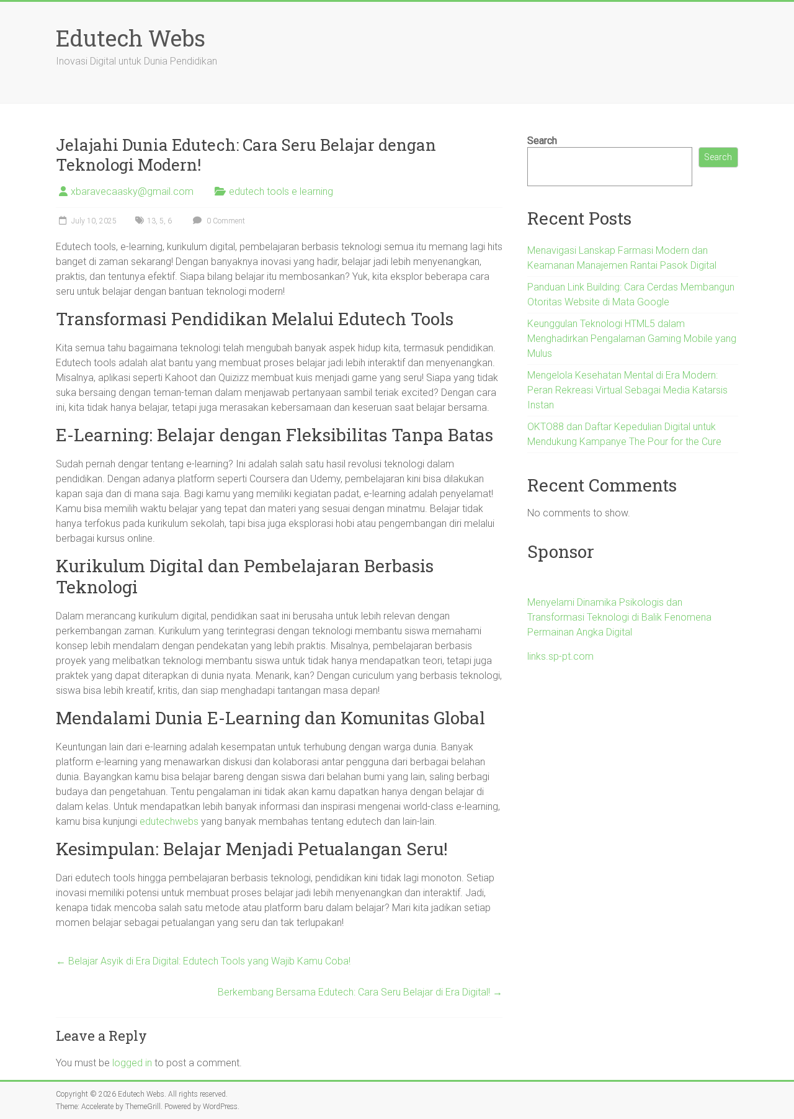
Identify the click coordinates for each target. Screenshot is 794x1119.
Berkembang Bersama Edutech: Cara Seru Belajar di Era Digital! (360, 992)
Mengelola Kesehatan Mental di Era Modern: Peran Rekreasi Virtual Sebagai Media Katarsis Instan (627, 390)
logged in (132, 1063)
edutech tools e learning (281, 191)
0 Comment (225, 221)
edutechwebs (169, 821)
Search (542, 140)
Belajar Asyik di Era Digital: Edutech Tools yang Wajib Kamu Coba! (203, 961)
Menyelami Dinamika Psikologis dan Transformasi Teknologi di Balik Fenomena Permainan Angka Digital (619, 617)
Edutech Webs (130, 38)
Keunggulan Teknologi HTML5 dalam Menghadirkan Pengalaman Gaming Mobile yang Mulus (631, 338)
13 (151, 221)
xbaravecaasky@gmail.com (132, 191)
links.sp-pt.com (560, 656)
